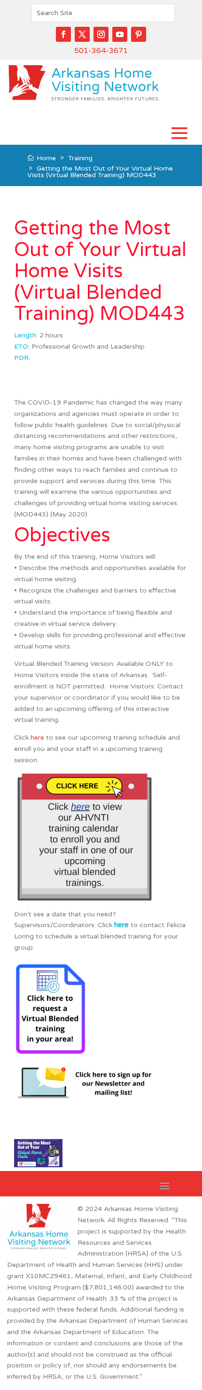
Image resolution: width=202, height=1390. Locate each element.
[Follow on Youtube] (119, 34)
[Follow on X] (82, 34)
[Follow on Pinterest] (138, 34)
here (37, 738)
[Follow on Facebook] (63, 34)
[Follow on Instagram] (101, 34)
